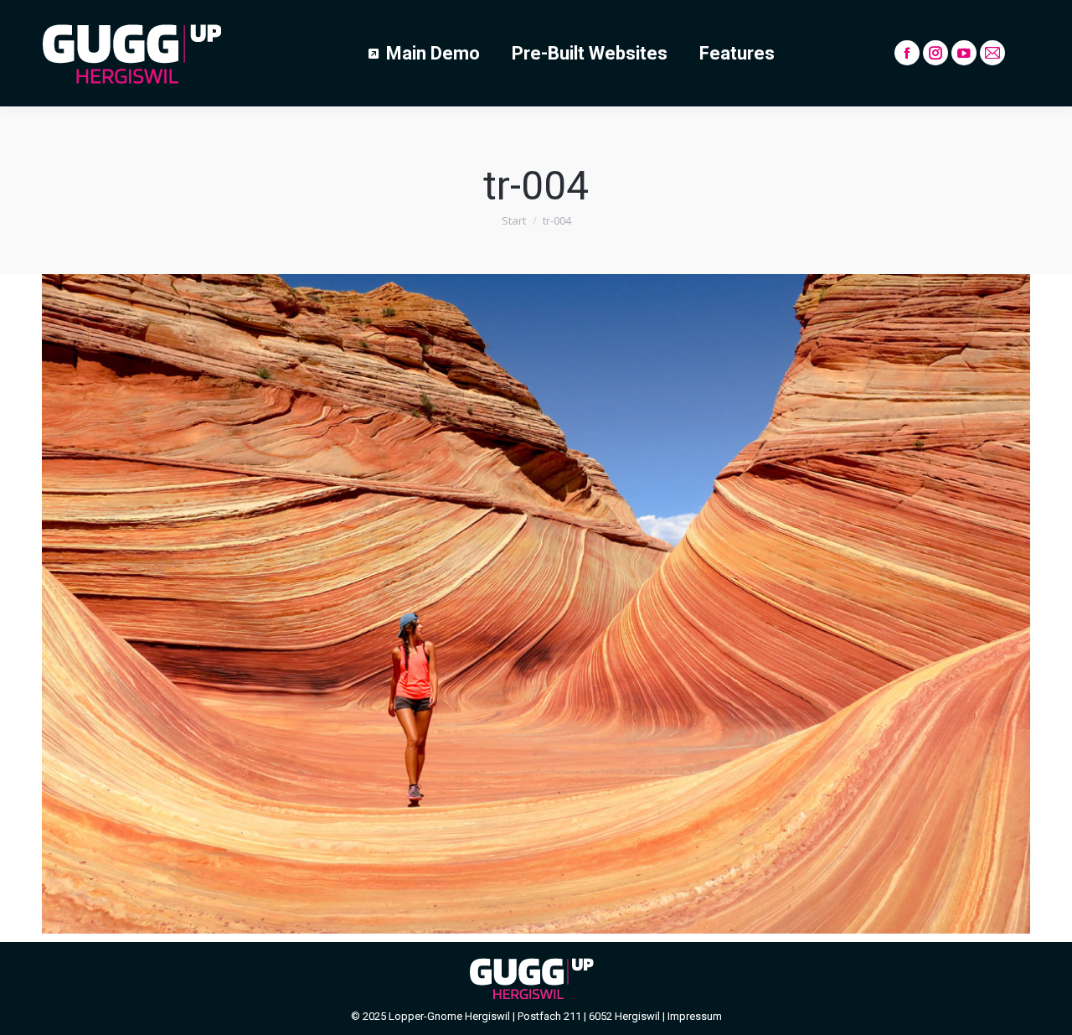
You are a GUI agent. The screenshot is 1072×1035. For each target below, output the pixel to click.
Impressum (694, 1016)
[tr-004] (536, 604)
